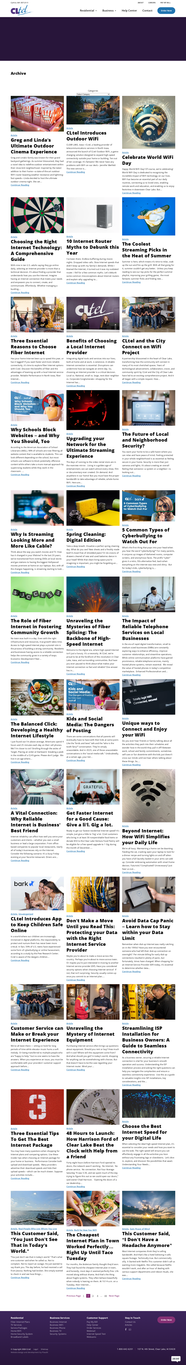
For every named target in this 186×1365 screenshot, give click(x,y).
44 (105, 1295)
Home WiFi (16, 1330)
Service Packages (19, 1327)
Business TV (55, 1330)
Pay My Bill (92, 1321)
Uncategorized (26, 914)
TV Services (16, 1324)
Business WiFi (56, 1324)
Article (14, 135)
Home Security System (22, 1333)
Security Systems (58, 1333)
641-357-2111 (22, 3)
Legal (35, 1349)
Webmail (91, 1330)
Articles (128, 1324)
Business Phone (57, 1327)
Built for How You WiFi (85, 1230)
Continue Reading (20, 185)
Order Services (94, 1327)
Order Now (166, 10)
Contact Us (130, 1321)
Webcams (91, 1336)
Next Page (114, 1295)
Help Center (92, 1324)
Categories (93, 90)
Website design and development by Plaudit (29, 1352)
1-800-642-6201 (125, 1349)
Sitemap (44, 1349)
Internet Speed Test (96, 1333)
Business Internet (58, 1321)
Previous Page (74, 1295)
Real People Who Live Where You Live (38, 1228)
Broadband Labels (19, 1336)
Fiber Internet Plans (20, 1321)
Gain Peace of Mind (140, 1228)
